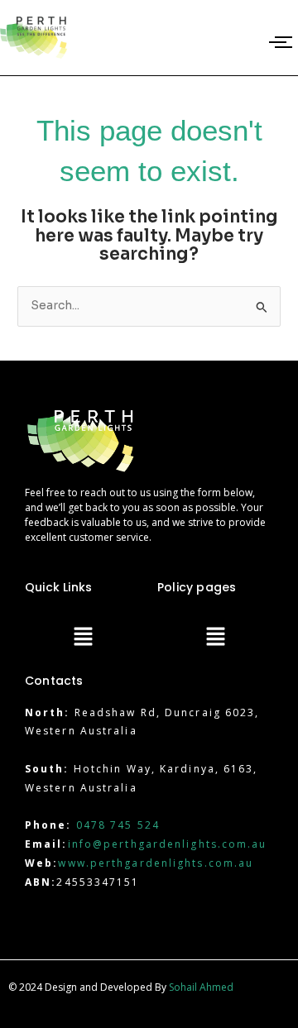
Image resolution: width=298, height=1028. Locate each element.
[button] (82, 637)
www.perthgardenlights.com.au (155, 863)
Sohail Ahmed (201, 987)
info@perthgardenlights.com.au (167, 844)
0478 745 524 (118, 825)
